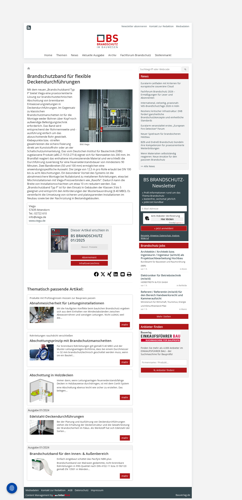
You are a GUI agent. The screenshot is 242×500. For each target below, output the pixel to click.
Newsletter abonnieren (134, 26)
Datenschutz (82, 490)
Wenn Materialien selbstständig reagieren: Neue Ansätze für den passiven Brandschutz (159, 156)
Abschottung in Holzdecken (51, 375)
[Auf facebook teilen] (96, 275)
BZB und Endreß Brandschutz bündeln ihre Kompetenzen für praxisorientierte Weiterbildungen (162, 145)
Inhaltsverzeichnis (89, 263)
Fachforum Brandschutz (135, 55)
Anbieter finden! (165, 370)
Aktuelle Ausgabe (93, 55)
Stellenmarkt (163, 55)
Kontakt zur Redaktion (161, 26)
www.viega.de (37, 220)
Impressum (97, 490)
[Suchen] (185, 69)
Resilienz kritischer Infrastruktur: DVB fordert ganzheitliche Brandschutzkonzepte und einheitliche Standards (162, 116)
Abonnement (89, 257)
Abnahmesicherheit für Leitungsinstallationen (67, 303)
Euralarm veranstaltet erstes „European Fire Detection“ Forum (163, 127)
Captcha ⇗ (176, 223)
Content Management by (40, 495)
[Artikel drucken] (129, 274)
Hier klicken (167, 219)
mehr (124, 324)
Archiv (112, 55)
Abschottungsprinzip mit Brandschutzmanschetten (70, 340)
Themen (61, 55)
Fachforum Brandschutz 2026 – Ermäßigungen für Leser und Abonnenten (158, 94)
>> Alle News (148, 166)
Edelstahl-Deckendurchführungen (57, 416)
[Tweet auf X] (103, 275)
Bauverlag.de (183, 495)
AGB (70, 490)
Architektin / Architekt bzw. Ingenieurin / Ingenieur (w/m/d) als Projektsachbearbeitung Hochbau (162, 255)
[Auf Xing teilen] (109, 275)
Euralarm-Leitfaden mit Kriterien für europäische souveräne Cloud (161, 85)
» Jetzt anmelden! (163, 228)
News (74, 55)
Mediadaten (182, 26)
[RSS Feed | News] (28, 27)
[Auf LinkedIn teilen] (116, 275)
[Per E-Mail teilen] (122, 274)
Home (48, 55)
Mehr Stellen (164, 316)
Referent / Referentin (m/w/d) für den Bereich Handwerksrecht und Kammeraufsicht (162, 295)
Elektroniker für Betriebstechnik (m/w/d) (161, 277)
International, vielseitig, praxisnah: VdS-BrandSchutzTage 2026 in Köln (160, 104)
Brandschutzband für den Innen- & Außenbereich (69, 453)
